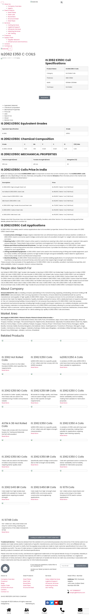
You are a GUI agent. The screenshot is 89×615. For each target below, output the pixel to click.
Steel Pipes (11, 21)
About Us (7, 4)
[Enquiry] (80, 610)
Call (62, 613)
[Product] (44, 610)
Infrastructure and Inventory (17, 42)
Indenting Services (14, 31)
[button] (61, 2)
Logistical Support (14, 27)
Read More (5, 370)
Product (44, 613)
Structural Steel (13, 19)
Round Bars (11, 17)
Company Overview (14, 6)
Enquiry (80, 613)
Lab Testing (12, 33)
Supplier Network (14, 40)
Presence (7, 35)
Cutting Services (13, 25)
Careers (7, 44)
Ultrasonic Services (14, 29)
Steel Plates (12, 12)
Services (7, 23)
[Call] (62, 610)
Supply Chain (8, 38)
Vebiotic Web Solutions (17, 604)
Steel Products (9, 10)
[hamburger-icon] (2, 2)
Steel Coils (11, 15)
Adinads (37, 604)
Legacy (10, 8)
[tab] (46, 105)
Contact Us (8, 46)
